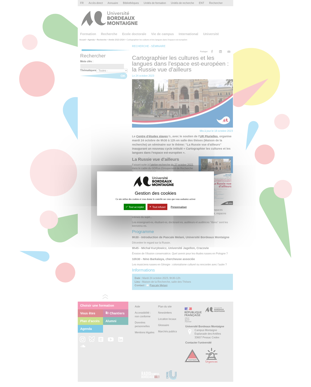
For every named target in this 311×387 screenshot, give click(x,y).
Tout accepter (136, 207)
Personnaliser (179, 207)
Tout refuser (159, 207)
